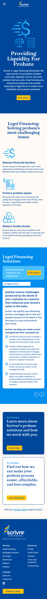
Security (31, 556)
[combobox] (17, 284)
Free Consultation (16, 498)
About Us (6, 575)
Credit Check (33, 552)
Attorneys (7, 556)
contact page (20, 509)
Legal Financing (9, 549)
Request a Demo (13, 591)
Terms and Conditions (32, 561)
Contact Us (7, 579)
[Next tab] (42, 394)
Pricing (30, 549)
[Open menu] (4, 3)
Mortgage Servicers (11, 552)
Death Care (7, 560)
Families (6, 567)
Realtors (6, 563)
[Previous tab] (36, 394)
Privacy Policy (33, 566)
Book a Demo (23, 98)
